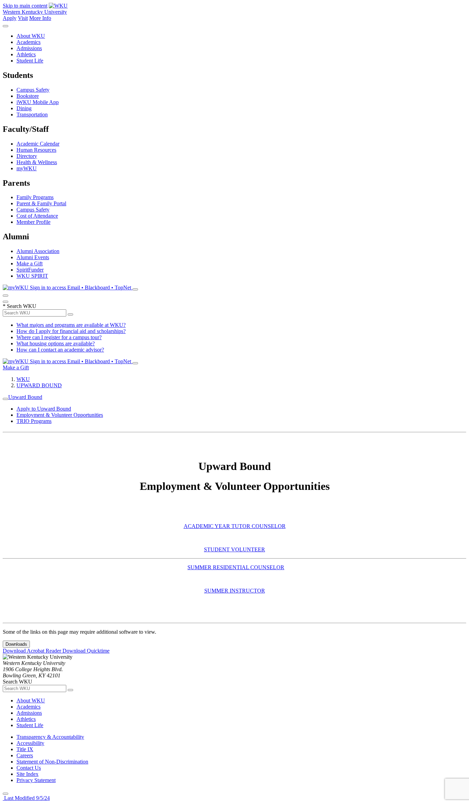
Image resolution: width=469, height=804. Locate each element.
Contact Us (28, 768)
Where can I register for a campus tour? (59, 337)
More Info (40, 18)
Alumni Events (32, 257)
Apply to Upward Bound (43, 409)
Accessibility (30, 743)
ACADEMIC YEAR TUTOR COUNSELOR (235, 526)
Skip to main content (25, 6)
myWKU (26, 168)
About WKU (30, 36)
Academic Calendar (37, 144)
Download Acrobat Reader (32, 651)
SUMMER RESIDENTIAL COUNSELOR (235, 567)
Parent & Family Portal (41, 203)
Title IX (24, 749)
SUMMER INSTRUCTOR (234, 591)
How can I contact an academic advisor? (60, 350)
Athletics (26, 54)
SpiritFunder (30, 270)
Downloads (16, 644)
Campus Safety (32, 90)
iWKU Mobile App (37, 102)
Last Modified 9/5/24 (26, 798)
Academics (28, 42)
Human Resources (36, 150)
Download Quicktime (86, 651)
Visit (23, 18)
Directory (26, 156)
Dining (24, 108)
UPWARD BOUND (39, 385)
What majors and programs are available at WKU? (71, 325)
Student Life (29, 61)
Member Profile (33, 222)
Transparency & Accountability (50, 737)
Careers (24, 755)
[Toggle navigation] (5, 399)
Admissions (29, 48)
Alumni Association (37, 251)
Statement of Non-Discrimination (52, 762)
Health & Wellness (36, 162)
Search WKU (19, 306)
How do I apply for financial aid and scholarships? (71, 331)
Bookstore (27, 96)
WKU (23, 379)
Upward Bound (25, 397)
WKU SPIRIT (32, 276)
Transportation (32, 114)
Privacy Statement (36, 780)
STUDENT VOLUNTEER (234, 549)
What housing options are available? (55, 343)
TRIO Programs (34, 421)
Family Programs (35, 197)
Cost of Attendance (37, 216)
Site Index (27, 774)
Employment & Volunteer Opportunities (59, 415)
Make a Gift (29, 263)
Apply (9, 18)
